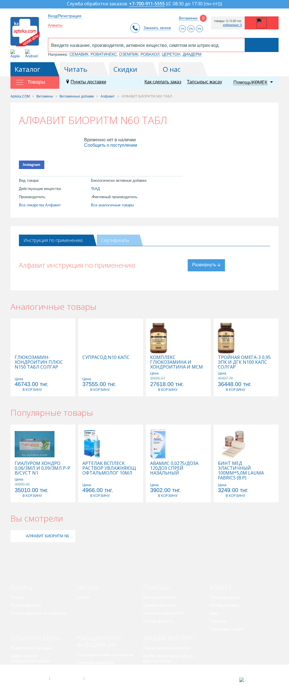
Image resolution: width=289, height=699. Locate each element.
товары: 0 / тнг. (228, 21)
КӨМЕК (220, 587)
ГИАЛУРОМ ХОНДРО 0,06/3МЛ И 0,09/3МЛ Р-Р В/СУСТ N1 (42, 468)
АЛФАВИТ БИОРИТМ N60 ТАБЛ (50, 536)
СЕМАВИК (78, 54)
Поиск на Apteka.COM (163, 613)
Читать (75, 69)
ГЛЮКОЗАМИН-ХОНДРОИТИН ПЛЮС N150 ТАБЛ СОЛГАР (39, 362)
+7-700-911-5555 (147, 4)
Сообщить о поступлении (110, 145)
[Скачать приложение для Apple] (16, 53)
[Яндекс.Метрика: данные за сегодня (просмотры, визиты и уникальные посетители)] (255, 680)
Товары (17, 597)
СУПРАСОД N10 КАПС (106, 357)
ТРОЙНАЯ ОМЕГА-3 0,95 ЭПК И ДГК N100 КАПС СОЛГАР (244, 362)
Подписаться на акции (31, 648)
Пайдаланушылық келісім (166, 648)
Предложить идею (27, 668)
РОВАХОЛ (150, 54)
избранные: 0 (232, 25)
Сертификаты (115, 240)
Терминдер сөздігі (226, 629)
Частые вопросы (158, 621)
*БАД (95, 189)
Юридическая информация (99, 641)
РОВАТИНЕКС (104, 54)
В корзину (32, 389)
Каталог (27, 69)
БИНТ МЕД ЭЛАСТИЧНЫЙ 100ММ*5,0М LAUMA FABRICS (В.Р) (241, 470)
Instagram (31, 165)
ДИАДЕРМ (192, 54)
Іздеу (214, 613)
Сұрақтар (218, 621)
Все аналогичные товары (112, 205)
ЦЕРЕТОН (171, 54)
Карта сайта (101, 679)
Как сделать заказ (162, 81)
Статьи (83, 597)
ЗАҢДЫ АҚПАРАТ (169, 637)
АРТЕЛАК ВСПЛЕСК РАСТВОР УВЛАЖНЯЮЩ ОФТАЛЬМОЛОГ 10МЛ (109, 468)
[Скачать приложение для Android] (32, 53)
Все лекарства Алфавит (40, 205)
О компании (66, 679)
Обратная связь (35, 637)
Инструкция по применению (53, 240)
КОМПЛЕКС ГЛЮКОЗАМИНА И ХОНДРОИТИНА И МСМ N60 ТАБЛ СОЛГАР (176, 364)
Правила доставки (160, 605)
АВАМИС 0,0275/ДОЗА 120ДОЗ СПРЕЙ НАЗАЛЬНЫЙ (174, 468)
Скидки (125, 69)
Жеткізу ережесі (224, 605)
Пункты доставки (88, 81)
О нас (172, 69)
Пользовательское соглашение (105, 654)
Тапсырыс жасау (204, 81)
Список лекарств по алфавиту (38, 613)
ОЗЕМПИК (128, 54)
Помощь (156, 587)
